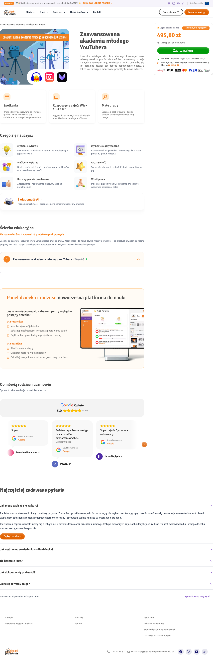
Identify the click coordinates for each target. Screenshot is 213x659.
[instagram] (173, 3)
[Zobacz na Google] (10, 464)
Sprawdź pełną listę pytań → (199, 596)
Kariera (78, 623)
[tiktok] (183, 3)
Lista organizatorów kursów (157, 635)
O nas (42, 12)
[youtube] (178, 3)
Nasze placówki (78, 12)
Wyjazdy (79, 617)
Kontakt (97, 12)
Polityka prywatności (154, 623)
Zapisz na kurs (195, 12)
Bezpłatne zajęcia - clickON (19, 623)
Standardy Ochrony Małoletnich (160, 629)
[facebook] (169, 3)
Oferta (29, 12)
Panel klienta (169, 12)
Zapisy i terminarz (12, 536)
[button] (2, 444)
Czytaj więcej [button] (18, 441)
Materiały (58, 12)
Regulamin (149, 617)
